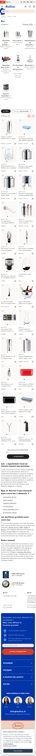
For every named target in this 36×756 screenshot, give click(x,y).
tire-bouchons (8, 506)
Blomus (3, 529)
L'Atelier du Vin (13, 527)
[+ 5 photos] (27, 372)
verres (27, 548)
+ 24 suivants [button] (18, 456)
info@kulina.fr (18, 712)
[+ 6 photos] (27, 400)
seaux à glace (8, 500)
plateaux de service (24, 552)
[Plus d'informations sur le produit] (9, 127)
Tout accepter (18, 751)
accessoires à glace (10, 512)
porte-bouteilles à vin (11, 509)
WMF (21, 527)
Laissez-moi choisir (10, 746)
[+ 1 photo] (9, 182)
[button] (18, 111)
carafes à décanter (9, 503)
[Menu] (2, 6)
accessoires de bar (9, 497)
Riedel (26, 527)
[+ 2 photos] (27, 154)
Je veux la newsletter (18, 651)
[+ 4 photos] (27, 127)
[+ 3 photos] (27, 209)
